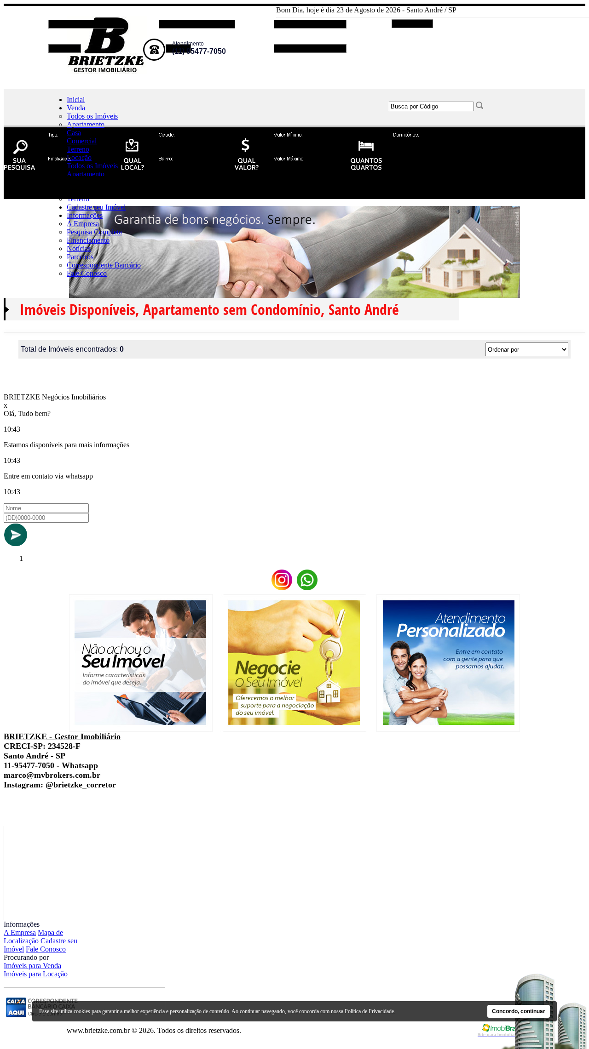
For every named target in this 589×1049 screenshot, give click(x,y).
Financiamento (88, 240)
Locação (79, 157)
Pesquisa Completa (94, 232)
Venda (76, 108)
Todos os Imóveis (92, 116)
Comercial (82, 141)
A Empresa (83, 224)
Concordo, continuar (518, 1011)
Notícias (79, 248)
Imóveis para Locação (36, 974)
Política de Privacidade (369, 1011)
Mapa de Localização (33, 937)
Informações (85, 215)
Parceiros (80, 257)
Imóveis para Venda (32, 965)
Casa (74, 133)
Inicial (76, 99)
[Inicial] (107, 71)
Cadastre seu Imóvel (96, 207)
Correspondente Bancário (104, 265)
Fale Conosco (87, 273)
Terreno (78, 149)
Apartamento (85, 124)
